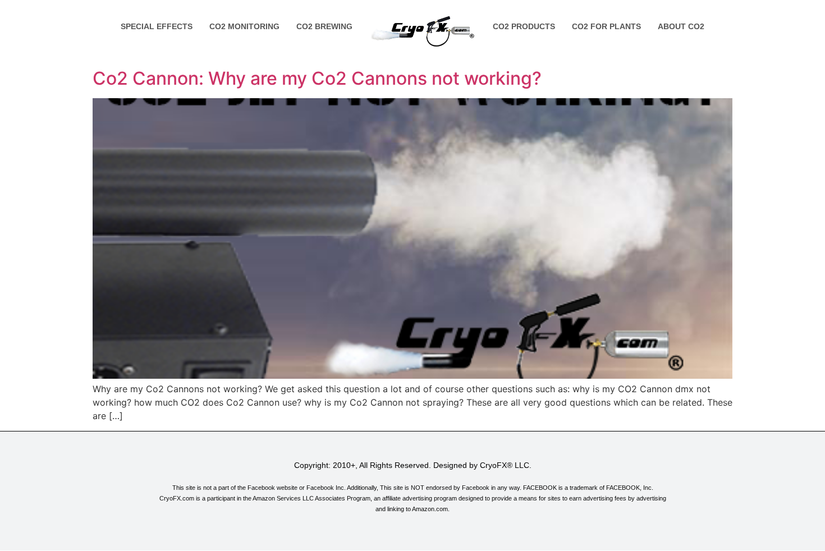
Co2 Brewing (324, 26)
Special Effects (156, 26)
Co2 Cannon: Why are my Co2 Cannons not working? (317, 78)
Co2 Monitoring (244, 26)
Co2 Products (524, 26)
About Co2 (681, 26)
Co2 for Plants (606, 26)
